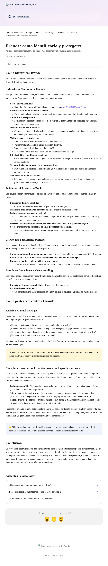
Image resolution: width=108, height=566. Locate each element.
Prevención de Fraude (66, 33)
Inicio (47, 555)
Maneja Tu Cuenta (33, 33)
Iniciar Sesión (58, 555)
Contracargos (49, 33)
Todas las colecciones (14, 33)
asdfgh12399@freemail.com (73, 107)
